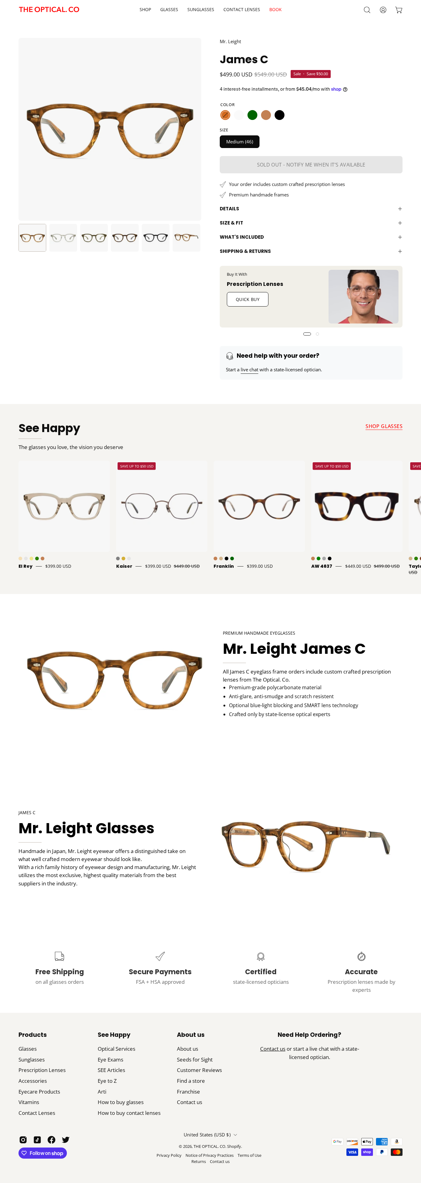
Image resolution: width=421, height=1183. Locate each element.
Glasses (27, 1048)
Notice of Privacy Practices (210, 1155)
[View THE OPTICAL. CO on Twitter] (65, 1139)
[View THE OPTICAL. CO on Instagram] (23, 1139)
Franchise (188, 1091)
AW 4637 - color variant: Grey (324, 558)
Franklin (224, 566)
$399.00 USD (58, 566)
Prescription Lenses (255, 283)
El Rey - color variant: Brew (20, 558)
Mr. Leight (230, 41)
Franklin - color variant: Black (226, 558)
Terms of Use (249, 1155)
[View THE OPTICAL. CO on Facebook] (51, 1139)
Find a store (191, 1080)
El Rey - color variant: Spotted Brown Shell (42, 558)
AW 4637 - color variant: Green (319, 558)
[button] (242, 9)
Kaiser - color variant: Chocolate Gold (129, 558)
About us (191, 1035)
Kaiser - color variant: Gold (123, 558)
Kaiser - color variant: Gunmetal (118, 558)
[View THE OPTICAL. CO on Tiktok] (37, 1139)
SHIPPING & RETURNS (245, 251)
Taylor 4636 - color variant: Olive (416, 558)
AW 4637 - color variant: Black (330, 558)
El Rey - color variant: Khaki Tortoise (31, 558)
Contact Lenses (36, 1112)
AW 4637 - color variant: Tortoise (313, 558)
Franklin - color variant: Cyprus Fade (232, 558)
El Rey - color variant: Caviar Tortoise (26, 558)
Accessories (32, 1080)
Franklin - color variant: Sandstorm (221, 558)
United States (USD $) (207, 1134)
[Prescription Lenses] (364, 297)
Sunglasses (31, 1059)
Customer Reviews (199, 1070)
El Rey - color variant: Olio (37, 558)
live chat (249, 369)
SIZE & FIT (231, 223)
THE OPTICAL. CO (209, 1146)
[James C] (32, 238)
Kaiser (124, 566)
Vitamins (28, 1102)
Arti (102, 1091)
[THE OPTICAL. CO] (49, 10)
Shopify (234, 1146)
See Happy (49, 428)
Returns (198, 1161)
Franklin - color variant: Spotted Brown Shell (215, 558)
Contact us (189, 1102)
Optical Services (116, 1048)
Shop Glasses (384, 426)
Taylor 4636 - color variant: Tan (410, 558)
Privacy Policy (169, 1155)
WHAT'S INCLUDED (242, 237)
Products (32, 1035)
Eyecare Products (39, 1091)
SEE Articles (111, 1070)
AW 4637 (321, 566)
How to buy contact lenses (129, 1112)
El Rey (25, 566)
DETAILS (229, 208)
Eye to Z (107, 1080)
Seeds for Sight (195, 1059)
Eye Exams (110, 1059)
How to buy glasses (121, 1102)
